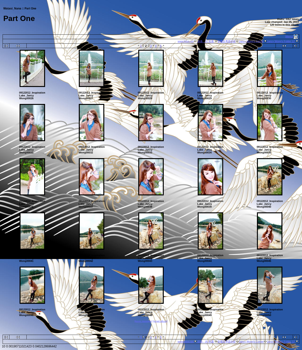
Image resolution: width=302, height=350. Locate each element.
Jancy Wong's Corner (251, 41)
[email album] (160, 321)
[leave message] (143, 321)
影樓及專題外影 (227, 41)
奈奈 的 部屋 (205, 41)
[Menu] (289, 36)
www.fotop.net (186, 41)
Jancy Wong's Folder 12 (281, 41)
